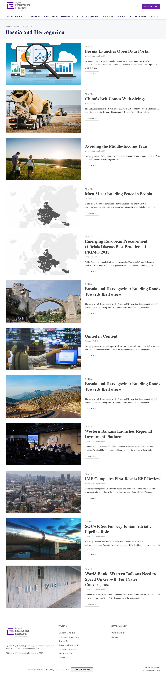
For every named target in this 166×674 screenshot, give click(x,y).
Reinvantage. (21, 646)
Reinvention (67, 16)
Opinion (154, 16)
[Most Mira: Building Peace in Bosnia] (43, 206)
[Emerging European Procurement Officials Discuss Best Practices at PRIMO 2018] (43, 253)
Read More (92, 74)
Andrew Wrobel (91, 341)
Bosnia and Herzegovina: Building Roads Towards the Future (122, 291)
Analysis (89, 47)
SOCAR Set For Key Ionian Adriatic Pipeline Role (118, 528)
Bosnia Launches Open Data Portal (117, 51)
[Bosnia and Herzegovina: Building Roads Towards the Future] (43, 301)
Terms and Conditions (151, 670)
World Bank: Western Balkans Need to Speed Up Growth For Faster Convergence (120, 579)
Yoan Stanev (90, 103)
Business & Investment (88, 16)
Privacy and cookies (152, 667)
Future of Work (138, 16)
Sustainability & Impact (115, 16)
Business (89, 522)
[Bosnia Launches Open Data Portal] (43, 63)
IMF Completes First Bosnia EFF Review (122, 478)
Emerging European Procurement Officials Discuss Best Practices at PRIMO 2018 (116, 246)
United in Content (101, 336)
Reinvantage (45, 670)
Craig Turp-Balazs (92, 257)
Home (137, 6)
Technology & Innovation (44, 16)
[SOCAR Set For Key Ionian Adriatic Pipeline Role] (43, 538)
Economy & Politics (17, 16)
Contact (114, 637)
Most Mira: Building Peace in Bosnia (118, 193)
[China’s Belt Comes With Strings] (43, 111)
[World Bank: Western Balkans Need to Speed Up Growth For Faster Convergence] (43, 586)
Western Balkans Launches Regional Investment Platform (118, 433)
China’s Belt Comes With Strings (115, 98)
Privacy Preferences (82, 670)
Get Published (151, 6)
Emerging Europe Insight (95, 56)
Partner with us (118, 633)
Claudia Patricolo (92, 198)
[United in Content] (43, 348)
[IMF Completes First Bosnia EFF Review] (43, 491)
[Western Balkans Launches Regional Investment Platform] (43, 443)
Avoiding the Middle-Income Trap (116, 146)
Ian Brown (89, 299)
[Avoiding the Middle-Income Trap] (43, 158)
